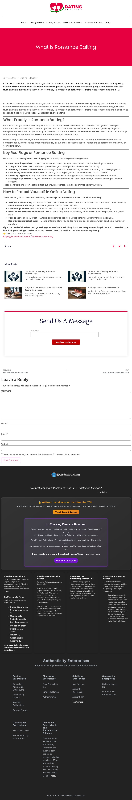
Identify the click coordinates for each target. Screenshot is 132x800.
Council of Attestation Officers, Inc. (18, 687)
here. (53, 776)
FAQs (108, 22)
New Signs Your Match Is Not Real (103, 287)
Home (24, 22)
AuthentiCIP (78, 697)
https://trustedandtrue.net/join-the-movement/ (28, 236)
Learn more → (79, 702)
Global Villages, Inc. (109, 685)
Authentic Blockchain (77, 690)
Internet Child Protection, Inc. (109, 693)
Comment (7, 391)
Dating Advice (37, 22)
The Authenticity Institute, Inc (20, 737)
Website (5, 444)
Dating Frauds (53, 22)
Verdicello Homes (51, 692)
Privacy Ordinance (93, 22)
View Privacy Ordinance (66, 512)
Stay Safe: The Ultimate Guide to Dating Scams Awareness (43, 288)
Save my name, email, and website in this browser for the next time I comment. (42, 454)
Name (5, 423)
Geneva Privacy (20, 710)
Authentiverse (49, 697)
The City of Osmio (21, 730)
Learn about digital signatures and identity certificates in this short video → (16, 647)
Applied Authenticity (18, 703)
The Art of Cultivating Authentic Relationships (40, 272)
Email (4, 434)
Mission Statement (72, 22)
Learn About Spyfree (66, 560)
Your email (35, 331)
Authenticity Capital (18, 696)
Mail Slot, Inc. (78, 684)
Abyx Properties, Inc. (50, 685)
